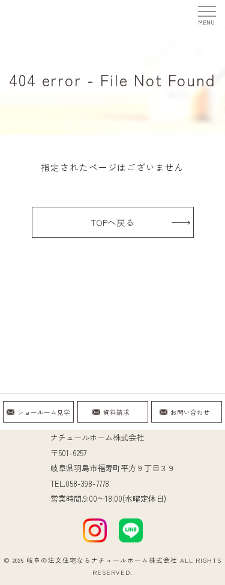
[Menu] (206, 13)
